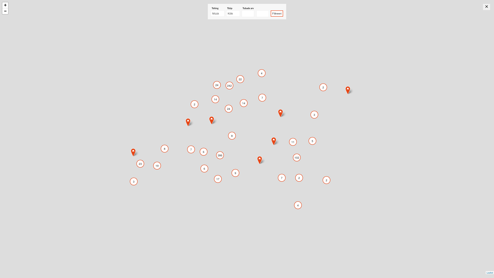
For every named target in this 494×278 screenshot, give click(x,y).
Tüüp (229, 8)
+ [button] (5, 5)
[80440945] (188, 122)
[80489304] (211, 120)
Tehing (215, 8)
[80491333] (280, 113)
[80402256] (273, 141)
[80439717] (259, 160)
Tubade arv (248, 8)
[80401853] (347, 90)
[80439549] (133, 152)
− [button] (5, 11)
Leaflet (490, 272)
